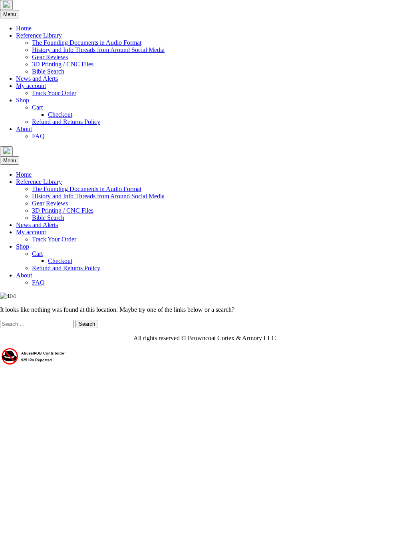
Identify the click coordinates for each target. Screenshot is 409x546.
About (24, 129)
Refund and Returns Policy (66, 121)
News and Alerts (37, 78)
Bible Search (48, 71)
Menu (9, 14)
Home (24, 28)
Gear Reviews (50, 57)
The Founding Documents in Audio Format (86, 42)
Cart (37, 107)
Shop (22, 100)
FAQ (38, 136)
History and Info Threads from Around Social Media (98, 49)
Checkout (60, 114)
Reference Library (39, 35)
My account (31, 85)
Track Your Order (54, 93)
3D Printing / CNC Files (62, 64)
